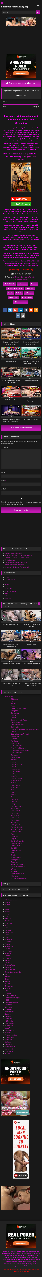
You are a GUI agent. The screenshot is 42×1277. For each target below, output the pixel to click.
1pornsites (8, 1007)
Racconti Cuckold (17, 829)
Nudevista (14, 799)
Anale (34, 284)
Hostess (14, 759)
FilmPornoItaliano (19, 239)
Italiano (13, 766)
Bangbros (14, 711)
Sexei (7, 925)
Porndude (8, 1039)
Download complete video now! (22, 83)
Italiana (13, 762)
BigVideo (8, 1016)
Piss (6, 593)
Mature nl (14, 787)
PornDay (8, 953)
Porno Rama (15, 820)
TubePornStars (10, 970)
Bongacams (15, 713)
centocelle (8, 589)
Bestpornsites (9, 1012)
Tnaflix (13, 855)
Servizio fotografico (17, 841)
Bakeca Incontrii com (18, 708)
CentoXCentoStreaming (13, 972)
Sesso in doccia (16, 843)
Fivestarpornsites (11, 1035)
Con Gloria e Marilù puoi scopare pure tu (19, 558)
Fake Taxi (14, 738)
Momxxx (14, 797)
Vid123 (7, 960)
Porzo (7, 937)
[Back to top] (36, 1271)
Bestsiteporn (9, 1037)
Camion (7, 577)
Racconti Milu (16, 832)
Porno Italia (15, 813)
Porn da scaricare (17, 806)
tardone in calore (11, 579)
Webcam (14, 869)
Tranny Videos (16, 857)
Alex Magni (16, 277)
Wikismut (8, 977)
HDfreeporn (9, 923)
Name (3, 472)
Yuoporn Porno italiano (19, 878)
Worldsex (14, 871)
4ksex (7, 979)
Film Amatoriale (16, 745)
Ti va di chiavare (10, 591)
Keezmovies (15, 769)
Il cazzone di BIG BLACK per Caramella (19, 555)
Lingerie (30, 288)
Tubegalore (9, 932)
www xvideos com (17, 874)
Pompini (14, 804)
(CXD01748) (10, 284)
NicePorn (8, 911)
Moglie (13, 794)
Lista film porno (16, 778)
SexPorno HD (16, 850)
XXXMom (8, 951)
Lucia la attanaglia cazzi (13, 553)
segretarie (8, 582)
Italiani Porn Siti (16, 764)
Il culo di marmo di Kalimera (14, 565)
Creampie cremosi (17, 725)
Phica (7, 916)
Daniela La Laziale (21, 279)
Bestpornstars (9, 1023)
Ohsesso (14, 801)
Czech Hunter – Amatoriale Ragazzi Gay (25, 729)
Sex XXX (14, 848)
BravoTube (9, 942)
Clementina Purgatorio (28, 277)
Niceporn (8, 993)
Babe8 (7, 928)
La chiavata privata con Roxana (16, 562)
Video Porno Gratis (17, 864)
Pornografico (15, 825)
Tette (12, 853)
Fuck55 (7, 963)
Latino (13, 773)
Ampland (14, 704)
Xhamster (14, 876)
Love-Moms (9, 1044)
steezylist (8, 1032)
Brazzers (14, 715)
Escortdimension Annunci (20, 734)
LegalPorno (15, 776)
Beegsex (8, 1014)
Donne (13, 732)
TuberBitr (8, 967)
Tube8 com (15, 862)
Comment (4, 447)
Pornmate (8, 1019)
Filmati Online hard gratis (20, 750)
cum (6, 586)
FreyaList (8, 918)
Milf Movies (15, 790)
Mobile (13, 792)
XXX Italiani (9, 697)
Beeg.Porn (8, 914)
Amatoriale (23, 284)
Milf (11, 293)
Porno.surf (8, 907)
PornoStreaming (8, 225)
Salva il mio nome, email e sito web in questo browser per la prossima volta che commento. (21, 503)
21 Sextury (15, 699)
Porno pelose (15, 818)
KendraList (8, 921)
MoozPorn (8, 1005)
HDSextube (9, 1021)
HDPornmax (9, 1025)
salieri (7, 584)
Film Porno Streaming (18, 748)
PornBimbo (9, 946)
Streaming (14, 270)
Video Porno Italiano (18, 867)
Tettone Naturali (21, 302)
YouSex (7, 909)
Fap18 (7, 991)
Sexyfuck (8, 956)
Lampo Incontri (16, 771)
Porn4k (7, 904)
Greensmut (9, 986)
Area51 (7, 902)
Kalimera (8, 598)
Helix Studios (15, 757)
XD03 (7, 1000)
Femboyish (15, 741)
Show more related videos (21, 428)
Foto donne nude (17, 752)
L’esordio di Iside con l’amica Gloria (17, 567)
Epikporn (8, 1042)
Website (4, 489)
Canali (13, 718)
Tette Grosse (28, 297)
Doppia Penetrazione (15, 288)
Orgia (19, 293)
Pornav (7, 944)
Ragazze (14, 834)
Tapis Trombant (10, 560)
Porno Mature (16, 815)
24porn (7, 984)
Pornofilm (14, 822)
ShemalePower (10, 965)
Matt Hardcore (16, 783)
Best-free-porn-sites (11, 1002)
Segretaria (14, 839)
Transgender (15, 860)
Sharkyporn (9, 1009)
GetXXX (8, 974)
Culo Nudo (15, 727)
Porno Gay (15, 808)
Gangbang (14, 755)
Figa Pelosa (15, 743)
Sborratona (14, 297)
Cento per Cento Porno (19, 720)
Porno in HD (15, 811)
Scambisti (14, 836)
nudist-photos (9, 1049)
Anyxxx (7, 988)
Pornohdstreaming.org (12, 998)
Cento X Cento (16, 722)
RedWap (8, 981)
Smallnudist (9, 1051)
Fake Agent (15, 736)
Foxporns (8, 930)
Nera (6, 596)
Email (3, 481)
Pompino (30, 293)
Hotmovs (8, 958)
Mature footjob (16, 785)
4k (12, 701)
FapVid (7, 949)
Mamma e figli (16, 780)
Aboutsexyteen (10, 1046)
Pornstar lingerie (17, 827)
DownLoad (27, 270)
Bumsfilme (8, 939)
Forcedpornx (9, 1030)
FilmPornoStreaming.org (14, 6)
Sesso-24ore (15, 846)
